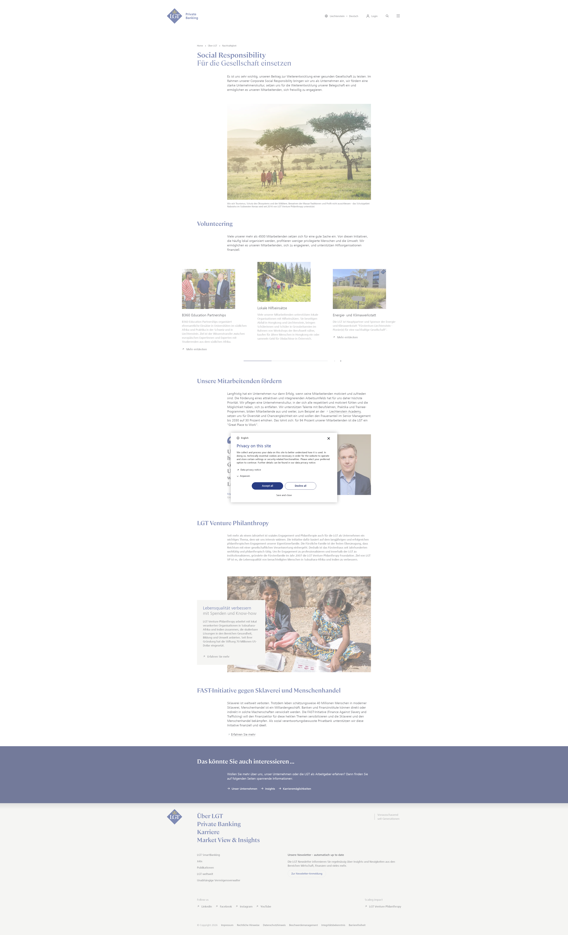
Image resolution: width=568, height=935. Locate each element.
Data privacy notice (251, 469)
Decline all (300, 485)
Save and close (284, 495)
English (244, 438)
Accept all (267, 485)
